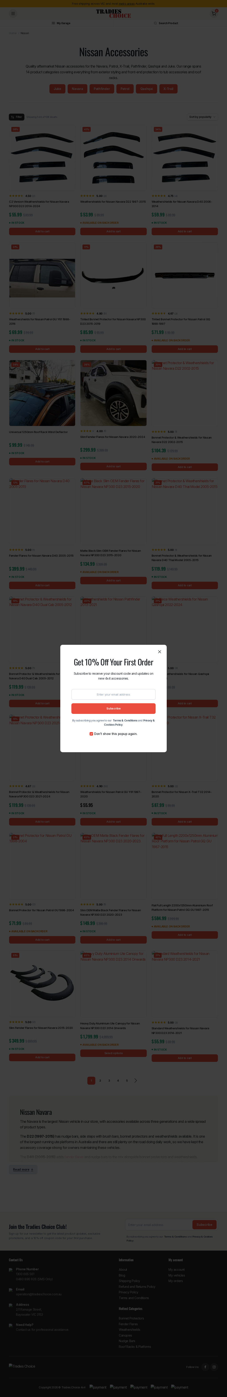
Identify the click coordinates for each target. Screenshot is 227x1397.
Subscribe (113, 708)
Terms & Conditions (125, 720)
